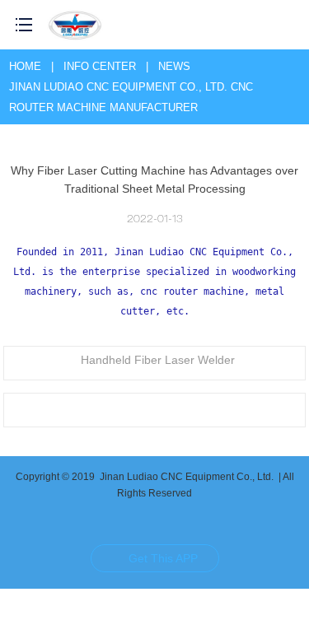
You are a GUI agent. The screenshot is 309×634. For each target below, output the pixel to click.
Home (25, 66)
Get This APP (163, 558)
